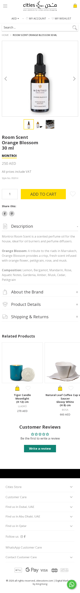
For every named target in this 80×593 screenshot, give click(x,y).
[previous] (6, 79)
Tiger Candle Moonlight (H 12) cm (22, 398)
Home (5, 35)
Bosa (65, 409)
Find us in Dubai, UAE (20, 506)
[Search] (38, 26)
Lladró (22, 406)
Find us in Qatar (16, 525)
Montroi (9, 156)
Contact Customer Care (21, 557)
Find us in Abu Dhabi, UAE (23, 516)
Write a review (40, 449)
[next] (74, 79)
